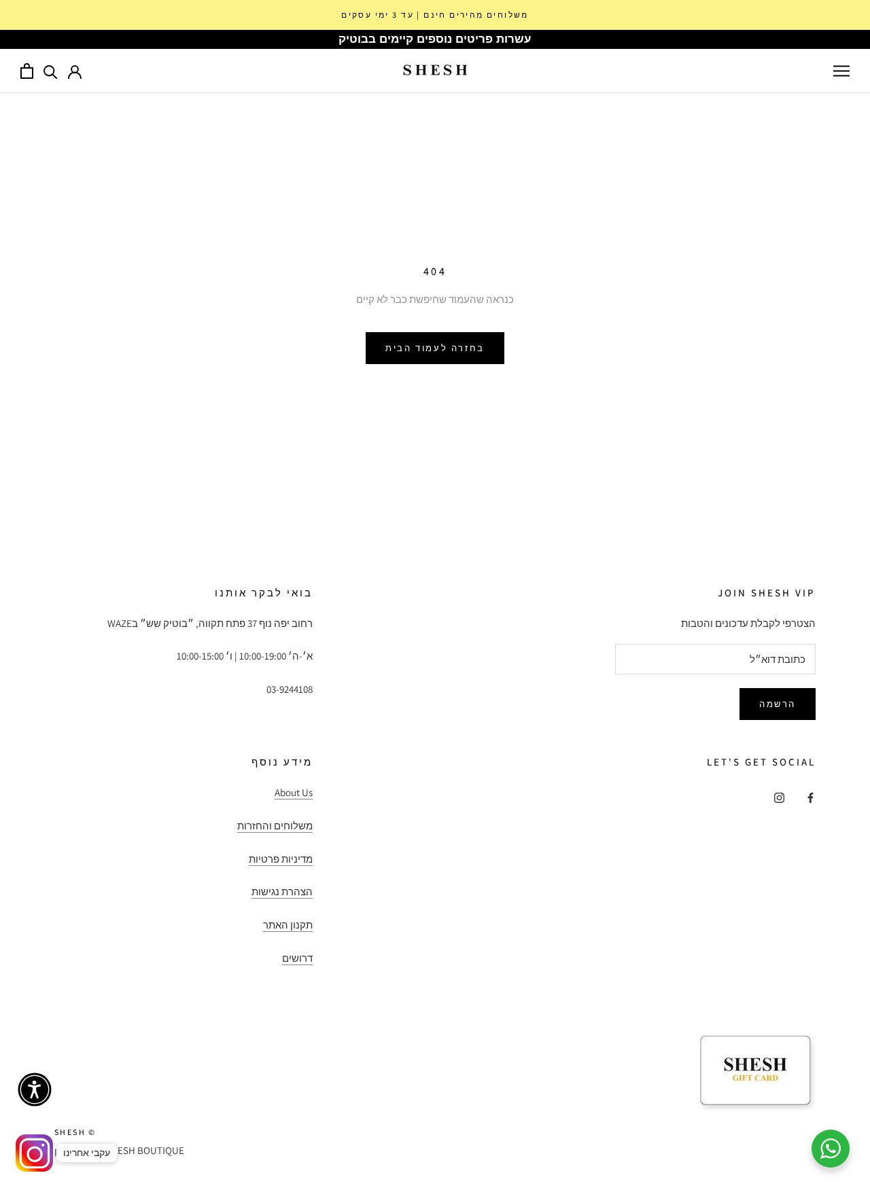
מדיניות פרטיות (281, 858)
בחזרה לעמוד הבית (435, 348)
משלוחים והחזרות (275, 825)
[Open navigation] (841, 71)
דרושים (297, 958)
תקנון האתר (288, 924)
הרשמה (777, 704)
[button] (35, 1089)
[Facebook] (810, 797)
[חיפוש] (51, 71)
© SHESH (75, 1132)
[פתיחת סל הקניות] (26, 71)
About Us (294, 792)
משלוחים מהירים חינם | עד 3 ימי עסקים (434, 15)
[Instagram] (779, 797)
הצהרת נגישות (282, 891)
